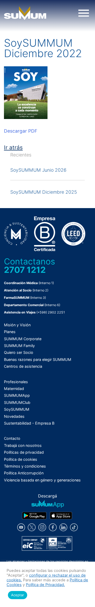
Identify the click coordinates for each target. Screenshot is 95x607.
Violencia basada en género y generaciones (42, 480)
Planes (10, 331)
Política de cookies (20, 459)
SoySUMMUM (16, 409)
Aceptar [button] (17, 595)
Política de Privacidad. (45, 584)
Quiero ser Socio (18, 352)
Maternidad (14, 388)
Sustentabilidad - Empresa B (29, 423)
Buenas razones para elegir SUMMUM (37, 359)
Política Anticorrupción (24, 473)
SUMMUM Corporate (22, 339)
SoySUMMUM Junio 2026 (38, 170)
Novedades (14, 416)
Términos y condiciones (25, 466)
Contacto (12, 438)
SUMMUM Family (19, 345)
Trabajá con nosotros (23, 445)
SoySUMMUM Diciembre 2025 (43, 192)
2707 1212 (25, 270)
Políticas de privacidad (24, 452)
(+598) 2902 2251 (50, 312)
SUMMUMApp (17, 395)
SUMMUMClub (17, 402)
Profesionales (16, 382)
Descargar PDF (20, 131)
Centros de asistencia (23, 366)
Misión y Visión (17, 325)
